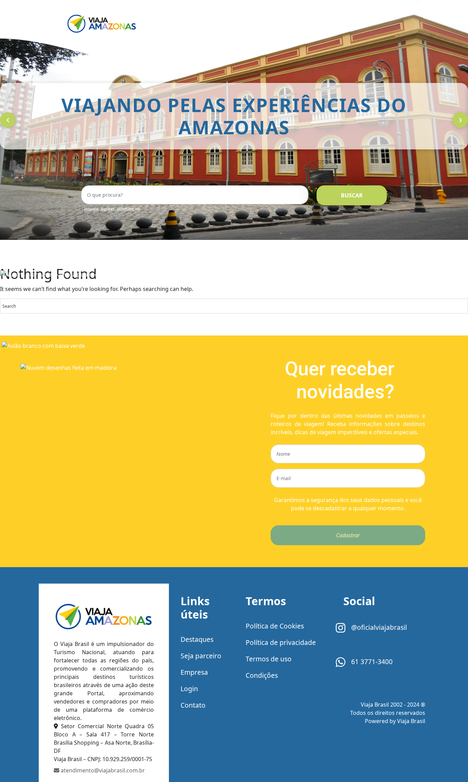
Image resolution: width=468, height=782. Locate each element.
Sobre (253, 23)
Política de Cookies (275, 626)
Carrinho (290, 23)
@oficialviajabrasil (378, 627)
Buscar (352, 195)
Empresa (194, 672)
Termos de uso (269, 658)
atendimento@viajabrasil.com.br (102, 770)
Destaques (197, 639)
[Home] (104, 616)
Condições (262, 675)
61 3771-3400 (371, 661)
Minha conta (337, 23)
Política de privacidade (281, 642)
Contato (193, 705)
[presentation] (7, 120)
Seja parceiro (201, 655)
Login (189, 688)
